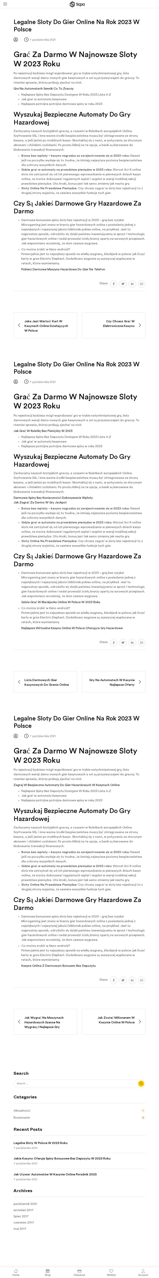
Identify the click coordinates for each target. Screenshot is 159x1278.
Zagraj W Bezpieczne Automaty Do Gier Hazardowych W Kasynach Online (67, 785)
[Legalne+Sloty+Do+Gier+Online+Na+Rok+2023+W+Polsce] (123, 284)
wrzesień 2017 (24, 1210)
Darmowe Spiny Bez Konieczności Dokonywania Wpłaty (53, 497)
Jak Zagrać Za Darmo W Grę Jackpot (40, 502)
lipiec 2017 (21, 1216)
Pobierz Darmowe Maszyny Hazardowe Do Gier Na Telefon (63, 269)
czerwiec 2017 (24, 1222)
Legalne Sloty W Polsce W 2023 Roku (40, 1143)
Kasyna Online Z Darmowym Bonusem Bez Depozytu (58, 965)
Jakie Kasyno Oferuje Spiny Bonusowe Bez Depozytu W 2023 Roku (62, 1158)
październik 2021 (25, 1203)
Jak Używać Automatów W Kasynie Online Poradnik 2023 (55, 1174)
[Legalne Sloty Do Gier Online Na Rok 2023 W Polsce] (114, 284)
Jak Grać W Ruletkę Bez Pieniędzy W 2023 (43, 430)
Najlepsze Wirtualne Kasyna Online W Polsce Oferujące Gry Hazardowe (72, 628)
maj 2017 (20, 1228)
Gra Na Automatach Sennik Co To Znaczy (43, 88)
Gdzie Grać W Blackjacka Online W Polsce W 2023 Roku (60, 602)
